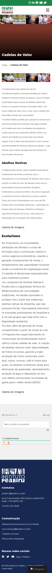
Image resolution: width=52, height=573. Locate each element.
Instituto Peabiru (17, 566)
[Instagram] (30, 3)
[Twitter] (45, 3)
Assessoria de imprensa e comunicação (20, 524)
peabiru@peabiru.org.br (13, 493)
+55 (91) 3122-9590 (10, 506)
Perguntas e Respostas (13, 539)
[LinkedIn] (33, 3)
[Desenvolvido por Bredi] (48, 567)
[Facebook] (37, 3)
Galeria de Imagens (13, 227)
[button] (47, 10)
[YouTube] (41, 3)
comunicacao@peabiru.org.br (16, 529)
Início (4, 65)
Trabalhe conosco (10, 534)
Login (47, 415)
